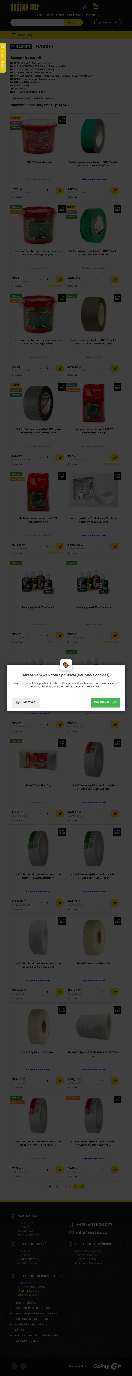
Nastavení (29, 702)
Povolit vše (102, 702)
